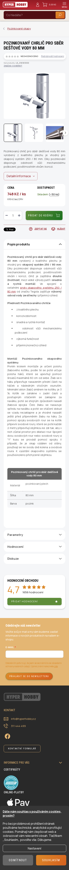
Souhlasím (51, 860)
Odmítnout (18, 860)
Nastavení (34, 848)
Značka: (13, 66)
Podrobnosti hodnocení (52, 56)
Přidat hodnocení (24, 601)
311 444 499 (18, 726)
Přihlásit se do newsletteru (29, 676)
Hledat (60, 15)
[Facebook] (7, 735)
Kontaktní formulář (22, 748)
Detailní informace (19, 176)
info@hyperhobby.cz (23, 719)
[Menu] (64, 4)
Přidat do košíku (40, 215)
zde (56, 666)
